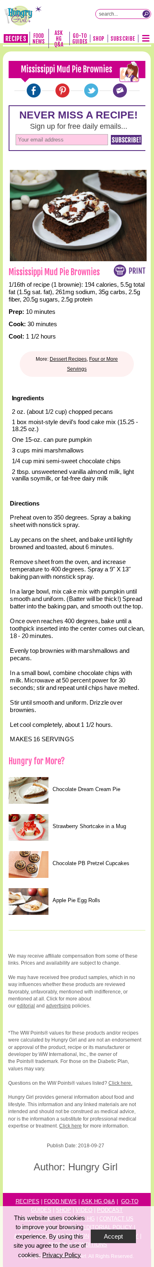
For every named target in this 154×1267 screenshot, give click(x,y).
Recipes (15, 39)
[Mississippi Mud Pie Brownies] (33, 90)
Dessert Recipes (68, 359)
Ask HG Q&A (58, 39)
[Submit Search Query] (146, 14)
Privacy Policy (61, 1254)
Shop (98, 38)
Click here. (120, 1083)
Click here (70, 1126)
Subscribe (122, 38)
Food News (38, 38)
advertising (58, 1006)
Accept (113, 1236)
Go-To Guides (79, 38)
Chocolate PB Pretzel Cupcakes (91, 863)
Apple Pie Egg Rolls (76, 900)
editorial (26, 1006)
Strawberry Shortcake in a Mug (89, 826)
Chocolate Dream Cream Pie (86, 789)
